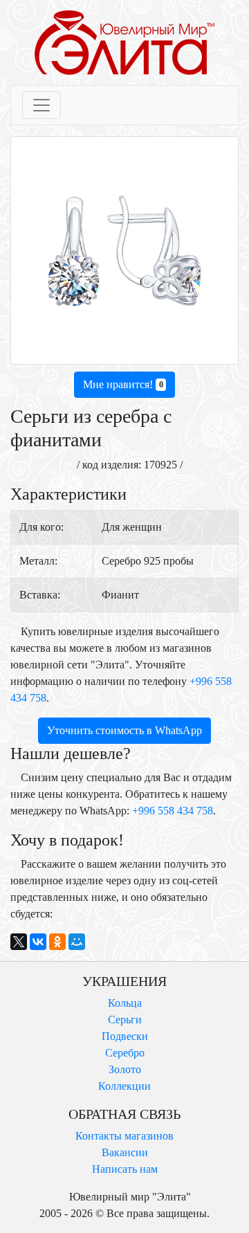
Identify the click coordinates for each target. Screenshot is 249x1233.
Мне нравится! (123, 384)
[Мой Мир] (76, 941)
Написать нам (125, 1169)
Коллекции (124, 1086)
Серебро (125, 1053)
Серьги (125, 1019)
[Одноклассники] (57, 941)
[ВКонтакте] (38, 941)
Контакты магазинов (124, 1136)
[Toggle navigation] (41, 105)
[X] (18, 941)
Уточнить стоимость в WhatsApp (124, 730)
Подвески (125, 1036)
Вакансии (125, 1152)
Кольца (125, 1003)
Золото (125, 1069)
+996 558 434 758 (172, 810)
